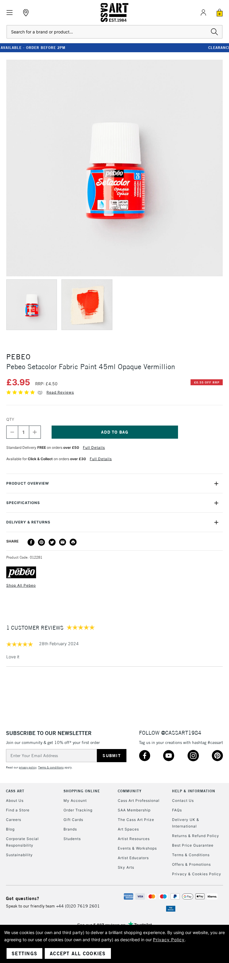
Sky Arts (126, 867)
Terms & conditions (51, 767)
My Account (75, 800)
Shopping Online (82, 791)
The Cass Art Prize (136, 819)
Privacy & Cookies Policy (196, 874)
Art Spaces (128, 829)
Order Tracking (78, 810)
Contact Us (183, 800)
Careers (13, 819)
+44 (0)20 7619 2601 (78, 906)
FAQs (177, 810)
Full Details (94, 447)
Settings (24, 953)
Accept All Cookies (78, 953)
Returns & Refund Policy (195, 835)
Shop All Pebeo (21, 585)
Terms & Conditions (191, 855)
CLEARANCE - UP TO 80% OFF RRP (114, 48)
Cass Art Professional (139, 800)
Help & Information (193, 791)
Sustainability (19, 855)
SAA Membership (134, 810)
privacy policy (27, 767)
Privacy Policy (169, 939)
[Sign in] (203, 12)
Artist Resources (134, 838)
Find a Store (18, 810)
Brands (70, 829)
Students (72, 838)
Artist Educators (133, 858)
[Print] (73, 542)
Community (130, 791)
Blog (10, 829)
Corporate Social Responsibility (22, 842)
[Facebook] (31, 542)
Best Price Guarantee (192, 845)
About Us (15, 800)
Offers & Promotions (191, 864)
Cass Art (15, 791)
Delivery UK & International (185, 822)
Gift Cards (73, 819)
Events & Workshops (137, 848)
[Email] (62, 542)
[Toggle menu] (9, 12)
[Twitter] (52, 542)
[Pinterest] (41, 542)
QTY (10, 419)
